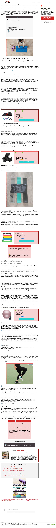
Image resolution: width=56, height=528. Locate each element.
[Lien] (17, 512)
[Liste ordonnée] (12, 512)
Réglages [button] (48, 524)
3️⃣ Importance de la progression (12, 32)
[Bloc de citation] (14, 512)
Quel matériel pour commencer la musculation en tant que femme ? (14, 475)
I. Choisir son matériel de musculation (13, 20)
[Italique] (8, 512)
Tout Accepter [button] (52, 524)
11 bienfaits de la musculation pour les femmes (10, 466)
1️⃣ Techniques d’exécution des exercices (13, 30)
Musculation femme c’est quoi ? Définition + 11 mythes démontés (13, 470)
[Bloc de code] (15, 512)
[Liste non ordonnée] (13, 512)
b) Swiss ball (10, 28)
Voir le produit (26, 119)
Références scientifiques (11, 36)
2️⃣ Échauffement (10, 31)
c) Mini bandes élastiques (11, 25)
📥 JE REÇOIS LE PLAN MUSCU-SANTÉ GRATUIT (47, 18)
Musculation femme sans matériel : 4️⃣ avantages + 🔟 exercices (13, 473)
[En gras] (7, 512)
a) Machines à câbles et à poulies (12, 27)
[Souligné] (10, 512)
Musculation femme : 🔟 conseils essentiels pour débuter (12, 468)
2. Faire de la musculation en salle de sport (13, 26)
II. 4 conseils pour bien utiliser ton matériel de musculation (16, 29)
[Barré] (11, 512)
